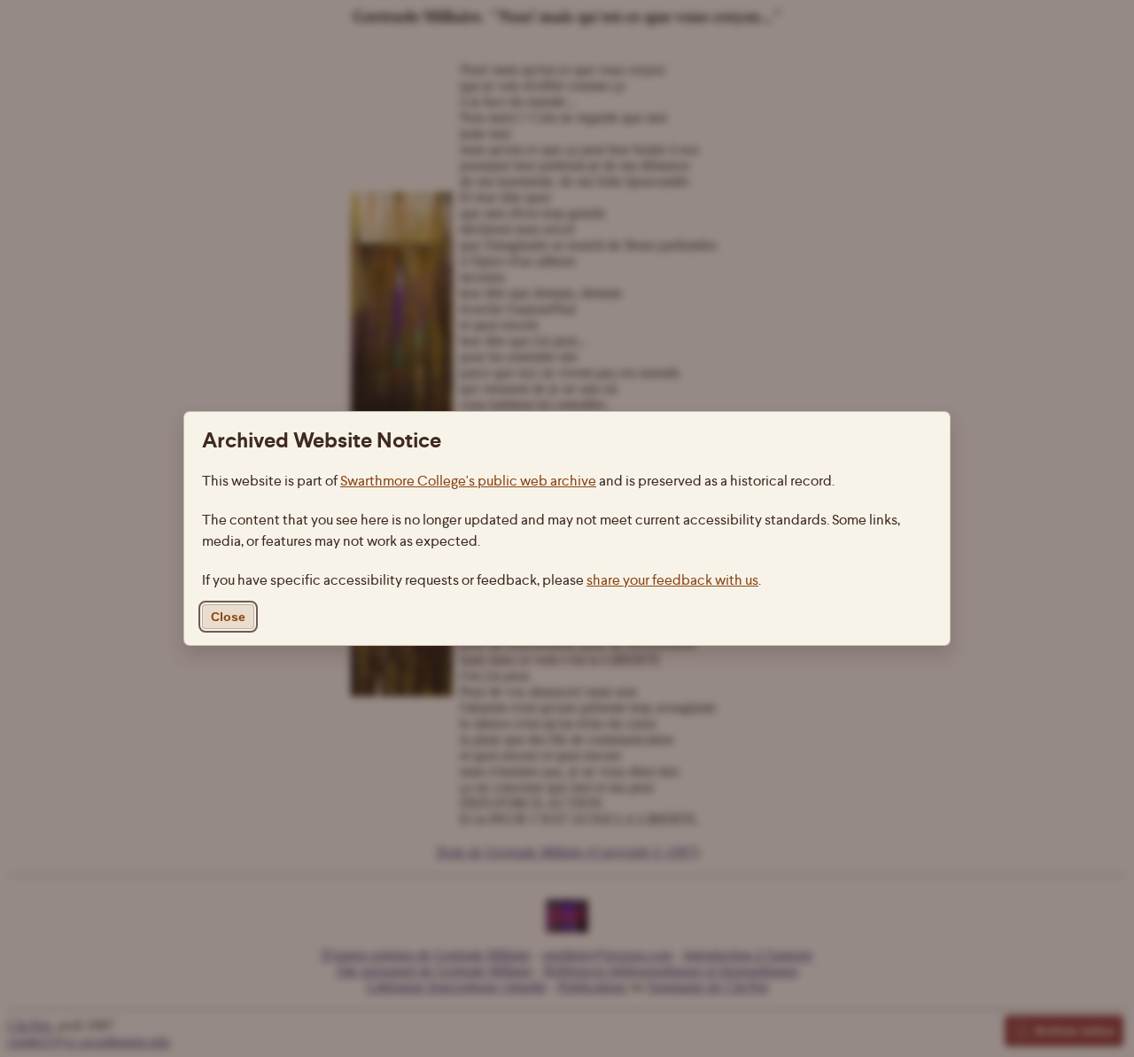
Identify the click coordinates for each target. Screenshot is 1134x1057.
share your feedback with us (672, 580)
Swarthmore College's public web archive (468, 480)
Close (228, 617)
